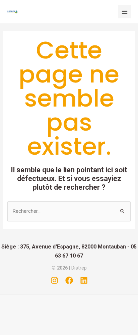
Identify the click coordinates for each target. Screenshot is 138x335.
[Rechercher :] (68, 211)
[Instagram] (54, 280)
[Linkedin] (84, 280)
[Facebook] (69, 280)
